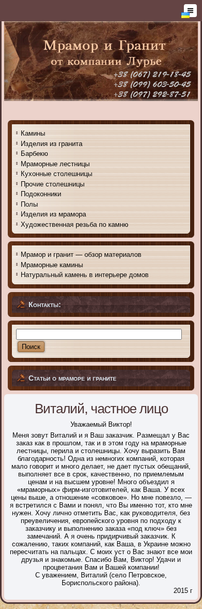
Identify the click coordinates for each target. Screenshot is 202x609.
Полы (29, 204)
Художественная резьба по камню (74, 224)
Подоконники (41, 194)
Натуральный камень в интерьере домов (85, 275)
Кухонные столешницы (56, 174)
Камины (33, 133)
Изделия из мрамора (53, 214)
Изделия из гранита (51, 144)
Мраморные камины (52, 265)
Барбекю (34, 153)
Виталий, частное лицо (101, 408)
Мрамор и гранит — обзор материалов (81, 254)
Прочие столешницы (52, 184)
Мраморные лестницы (55, 164)
